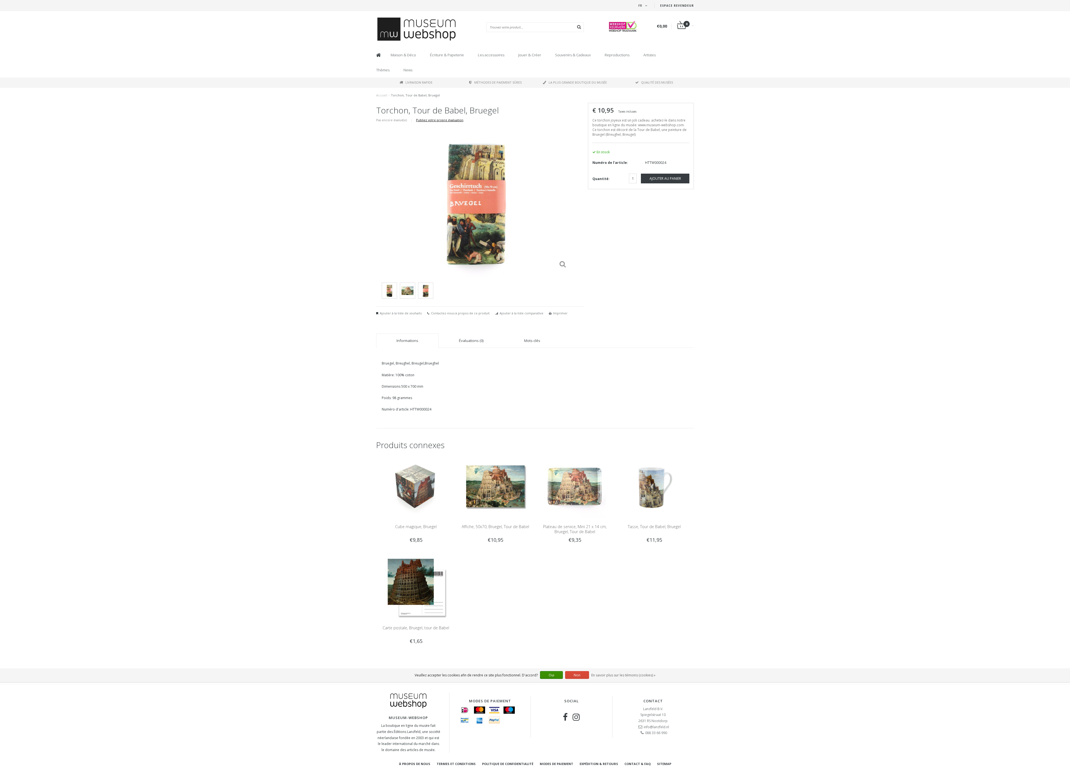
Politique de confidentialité (507, 764)
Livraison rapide (418, 82)
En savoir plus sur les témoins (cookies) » (623, 675)
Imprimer (560, 313)
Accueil (381, 95)
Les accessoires (491, 54)
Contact (653, 700)
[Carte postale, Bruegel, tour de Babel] (416, 587)
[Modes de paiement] (465, 710)
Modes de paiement (556, 764)
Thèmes (383, 69)
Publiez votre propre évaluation (439, 120)
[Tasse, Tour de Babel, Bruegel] (654, 486)
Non (577, 675)
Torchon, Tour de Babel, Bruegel (415, 95)
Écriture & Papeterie (447, 54)
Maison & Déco (403, 54)
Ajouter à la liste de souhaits (401, 313)
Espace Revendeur (677, 6)
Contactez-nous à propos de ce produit (460, 313)
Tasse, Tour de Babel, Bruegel (654, 526)
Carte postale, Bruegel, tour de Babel (416, 627)
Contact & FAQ (637, 764)
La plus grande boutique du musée (578, 82)
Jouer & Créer (529, 54)
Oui (551, 675)
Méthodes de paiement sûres (498, 82)
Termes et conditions (456, 764)
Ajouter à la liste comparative (521, 313)
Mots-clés (532, 340)
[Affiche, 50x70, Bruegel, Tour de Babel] (495, 486)
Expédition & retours (599, 764)
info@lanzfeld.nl (656, 727)
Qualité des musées (657, 82)
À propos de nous (414, 764)
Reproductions (617, 54)
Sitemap (664, 764)
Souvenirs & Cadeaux (573, 54)
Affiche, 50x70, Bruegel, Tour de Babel (495, 526)
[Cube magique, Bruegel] (416, 486)
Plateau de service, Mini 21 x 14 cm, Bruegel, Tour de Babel (575, 529)
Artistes (649, 54)
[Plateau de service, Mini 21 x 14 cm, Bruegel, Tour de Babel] (575, 486)
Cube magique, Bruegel (416, 526)
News (407, 69)
